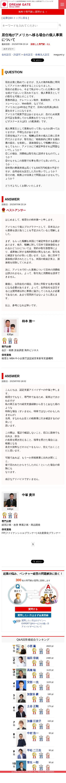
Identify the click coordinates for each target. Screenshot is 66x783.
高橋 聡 (31, 670)
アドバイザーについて (31, 626)
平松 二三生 (34, 750)
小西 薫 (31, 646)
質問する (33, 609)
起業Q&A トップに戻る (15, 17)
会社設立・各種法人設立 (36, 54)
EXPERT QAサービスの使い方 (35, 623)
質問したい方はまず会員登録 (33, 615)
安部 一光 (33, 682)
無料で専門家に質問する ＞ (33, 11)
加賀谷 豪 (33, 694)
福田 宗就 (33, 658)
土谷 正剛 (33, 706)
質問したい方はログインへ (33, 620)
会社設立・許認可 (11, 54)
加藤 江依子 (34, 721)
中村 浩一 (33, 733)
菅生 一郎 (33, 762)
